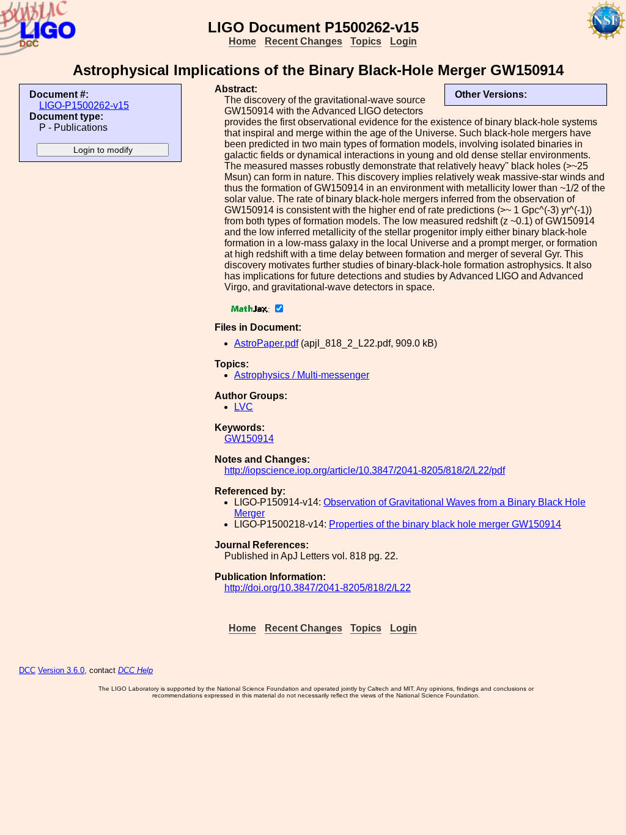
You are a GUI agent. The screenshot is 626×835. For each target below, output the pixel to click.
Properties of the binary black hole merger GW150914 (445, 524)
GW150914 (249, 438)
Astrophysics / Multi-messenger (301, 375)
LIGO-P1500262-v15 (84, 105)
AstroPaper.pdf (266, 343)
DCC (27, 670)
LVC (243, 407)
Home (242, 41)
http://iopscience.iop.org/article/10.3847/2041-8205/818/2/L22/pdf (364, 470)
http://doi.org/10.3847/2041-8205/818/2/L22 (317, 588)
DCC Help (135, 670)
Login (403, 41)
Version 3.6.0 (61, 670)
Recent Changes (303, 41)
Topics (365, 41)
